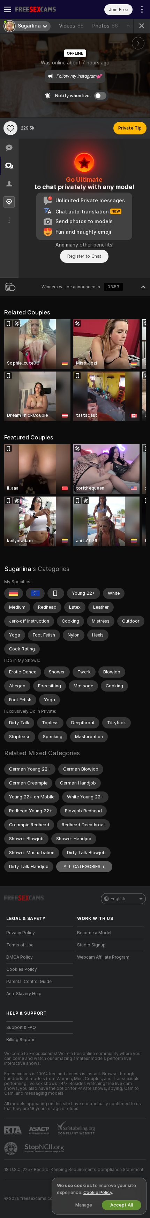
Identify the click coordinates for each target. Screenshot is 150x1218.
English (118, 898)
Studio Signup (91, 945)
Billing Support (21, 1039)
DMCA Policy (19, 957)
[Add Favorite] (10, 128)
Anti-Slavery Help (24, 993)
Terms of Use (19, 945)
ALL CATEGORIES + (84, 866)
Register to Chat (84, 256)
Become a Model (94, 932)
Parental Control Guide (29, 981)
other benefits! (96, 245)
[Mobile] (55, 593)
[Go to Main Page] (45, 9)
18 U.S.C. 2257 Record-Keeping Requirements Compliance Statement (73, 1169)
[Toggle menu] (7, 9)
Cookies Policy (21, 969)
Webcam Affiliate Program (103, 957)
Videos (71, 26)
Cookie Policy (97, 1192)
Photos (105, 26)
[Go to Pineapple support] (11, 1148)
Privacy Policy (20, 932)
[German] (13, 593)
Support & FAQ (21, 1027)
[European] (35, 593)
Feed (132, 26)
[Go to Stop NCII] (45, 1148)
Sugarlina (17, 568)
